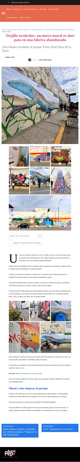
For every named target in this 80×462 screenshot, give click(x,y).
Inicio (4, 30)
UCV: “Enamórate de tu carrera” (58, 429)
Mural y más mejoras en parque (27, 243)
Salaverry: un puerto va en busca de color (29, 373)
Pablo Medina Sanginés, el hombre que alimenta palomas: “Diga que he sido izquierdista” (20, 432)
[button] (17, 2)
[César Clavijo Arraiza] (30, 59)
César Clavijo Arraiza (45, 60)
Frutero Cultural (23, 30)
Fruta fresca (12, 30)
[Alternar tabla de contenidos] (38, 236)
